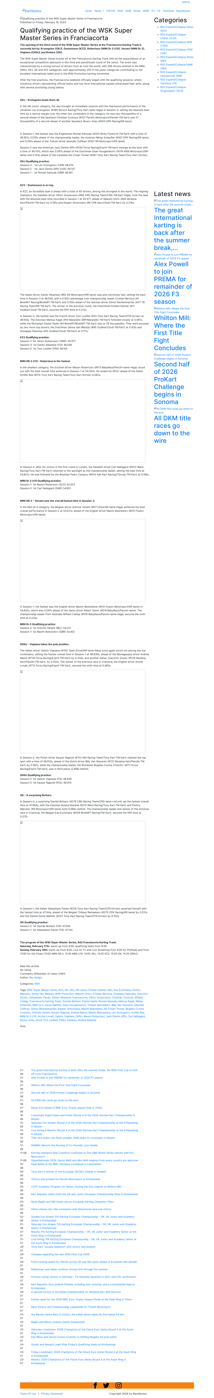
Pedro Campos (68, 1020)
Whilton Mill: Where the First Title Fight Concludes (60, 1085)
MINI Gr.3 (37, 1005)
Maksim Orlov (83, 993)
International (171, 75)
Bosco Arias (27, 1020)
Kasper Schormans (69, 1008)
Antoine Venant (41, 1012)
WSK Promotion (64, 993)
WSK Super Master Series (42, 990)
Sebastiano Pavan (39, 997)
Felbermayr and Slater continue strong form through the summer (69, 1269)
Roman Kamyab (108, 1001)
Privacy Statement (52, 1393)
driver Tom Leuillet (47, 1020)
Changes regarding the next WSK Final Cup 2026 (60, 1254)
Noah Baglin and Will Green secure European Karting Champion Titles (72, 1201)
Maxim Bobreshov (91, 1008)
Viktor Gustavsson (100, 997)
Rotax (137, 10)
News (98, 10)
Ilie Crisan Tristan (114, 1008)
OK (66, 990)
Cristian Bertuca (102, 993)
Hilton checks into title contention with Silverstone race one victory (71, 1209)
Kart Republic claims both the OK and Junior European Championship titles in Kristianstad (84, 1194)
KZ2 (61, 990)
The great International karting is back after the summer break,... (173, 228)
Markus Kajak (126, 1001)
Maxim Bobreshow (99, 1012)
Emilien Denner (97, 990)
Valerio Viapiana (64, 1016)
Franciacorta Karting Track (45, 1001)
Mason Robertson (94, 1016)
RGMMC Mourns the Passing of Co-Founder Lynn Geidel (64, 1145)
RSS (162, 26)
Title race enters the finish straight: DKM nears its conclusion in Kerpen (73, 1137)
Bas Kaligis (35, 977)
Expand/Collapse (176, 26)
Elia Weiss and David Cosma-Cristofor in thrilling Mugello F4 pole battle (74, 1336)
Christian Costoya (122, 997)
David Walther (53, 1005)
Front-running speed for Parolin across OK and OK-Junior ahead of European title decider (84, 1261)
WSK (120, 10)
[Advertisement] (96, 1047)
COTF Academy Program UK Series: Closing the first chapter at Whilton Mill (76, 1186)
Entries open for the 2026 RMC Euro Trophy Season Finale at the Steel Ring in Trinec (81, 1299)
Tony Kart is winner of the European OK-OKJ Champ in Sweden (68, 1171)
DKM (128, 10)
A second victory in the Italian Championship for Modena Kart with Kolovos (76, 1291)
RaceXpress (183, 10)
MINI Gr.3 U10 (28, 1016)
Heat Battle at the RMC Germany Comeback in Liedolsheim (66, 1164)
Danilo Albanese (61, 997)
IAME (146, 10)
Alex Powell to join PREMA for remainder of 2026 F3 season (67, 1077)
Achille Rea (137, 1012)
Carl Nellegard (136, 1016)
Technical (168, 10)
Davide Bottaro (72, 1001)
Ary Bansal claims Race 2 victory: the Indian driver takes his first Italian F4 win (77, 1314)
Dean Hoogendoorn (74, 1005)
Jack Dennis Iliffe (116, 1016)
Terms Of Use (28, 1393)
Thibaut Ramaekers (98, 1005)
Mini (109, 990)
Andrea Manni (79, 1012)
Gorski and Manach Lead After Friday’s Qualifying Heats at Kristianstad (73, 1344)
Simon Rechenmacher (43, 1008)
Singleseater (171, 90)
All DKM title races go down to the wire (54, 1100)
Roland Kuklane (87, 1020)
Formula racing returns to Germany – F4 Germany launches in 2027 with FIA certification (83, 1276)
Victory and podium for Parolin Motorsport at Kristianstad (65, 1179)
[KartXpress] (32, 11)
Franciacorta (79, 997)
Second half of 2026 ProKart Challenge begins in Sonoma (65, 1092)
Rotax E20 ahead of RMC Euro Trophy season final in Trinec (66, 1107)
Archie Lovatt (46, 1016)
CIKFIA (168, 38)
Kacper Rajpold (60, 1012)
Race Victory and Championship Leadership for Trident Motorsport (71, 1306)
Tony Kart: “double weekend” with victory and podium (63, 1246)
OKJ (72, 990)
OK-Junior (81, 990)
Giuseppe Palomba (124, 993)
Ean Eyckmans (122, 990)
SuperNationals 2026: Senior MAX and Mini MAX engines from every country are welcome (84, 1160)
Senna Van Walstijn (42, 993)
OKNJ (79, 1016)
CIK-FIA (110, 10)
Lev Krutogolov (121, 1012)
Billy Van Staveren (122, 1005)
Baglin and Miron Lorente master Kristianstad (58, 1321)
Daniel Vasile (89, 1001)
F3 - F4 (156, 10)
